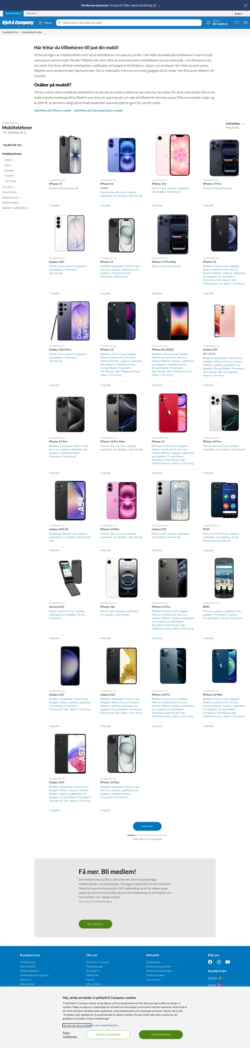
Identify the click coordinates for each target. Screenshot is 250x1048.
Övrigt (234, 537)
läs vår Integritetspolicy (105, 1025)
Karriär (90, 979)
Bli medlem (95, 924)
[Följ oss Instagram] (219, 962)
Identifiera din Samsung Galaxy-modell (98, 110)
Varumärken (153, 979)
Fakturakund (28, 966)
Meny (48, 22)
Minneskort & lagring (225, 614)
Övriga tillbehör (227, 276)
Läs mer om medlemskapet (95, 901)
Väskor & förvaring (234, 283)
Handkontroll (219, 269)
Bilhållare (105, 266)
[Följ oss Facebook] (210, 962)
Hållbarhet (92, 975)
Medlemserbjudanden (159, 970)
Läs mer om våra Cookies (77, 1025)
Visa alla (54, 205)
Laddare (131, 192)
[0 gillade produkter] (236, 22)
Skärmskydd (71, 188)
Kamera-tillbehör (212, 273)
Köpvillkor (26, 979)
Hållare (207, 269)
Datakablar (118, 266)
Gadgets (234, 266)
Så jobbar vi (93, 970)
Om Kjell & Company (98, 962)
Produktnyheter (155, 975)
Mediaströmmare (120, 273)
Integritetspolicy (29, 970)
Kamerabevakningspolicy (34, 975)
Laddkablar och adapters (114, 195)
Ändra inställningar (70, 1034)
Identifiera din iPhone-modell (52, 110)
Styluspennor (230, 371)
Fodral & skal (56, 188)
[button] (25, 132)
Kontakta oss (28, 962)
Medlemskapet (94, 966)
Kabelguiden (153, 962)
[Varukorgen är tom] (245, 22)
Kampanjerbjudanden (158, 966)
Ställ (233, 279)
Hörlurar (121, 192)
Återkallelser (27, 983)
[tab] (13, 13)
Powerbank (70, 269)
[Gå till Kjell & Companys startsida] (19, 22)
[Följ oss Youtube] (227, 962)
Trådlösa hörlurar (212, 283)
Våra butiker (93, 983)
